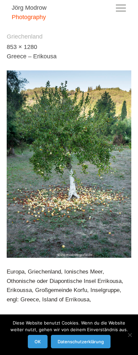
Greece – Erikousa (32, 56)
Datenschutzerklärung (81, 341)
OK (37, 341)
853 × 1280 (22, 47)
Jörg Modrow (29, 7)
